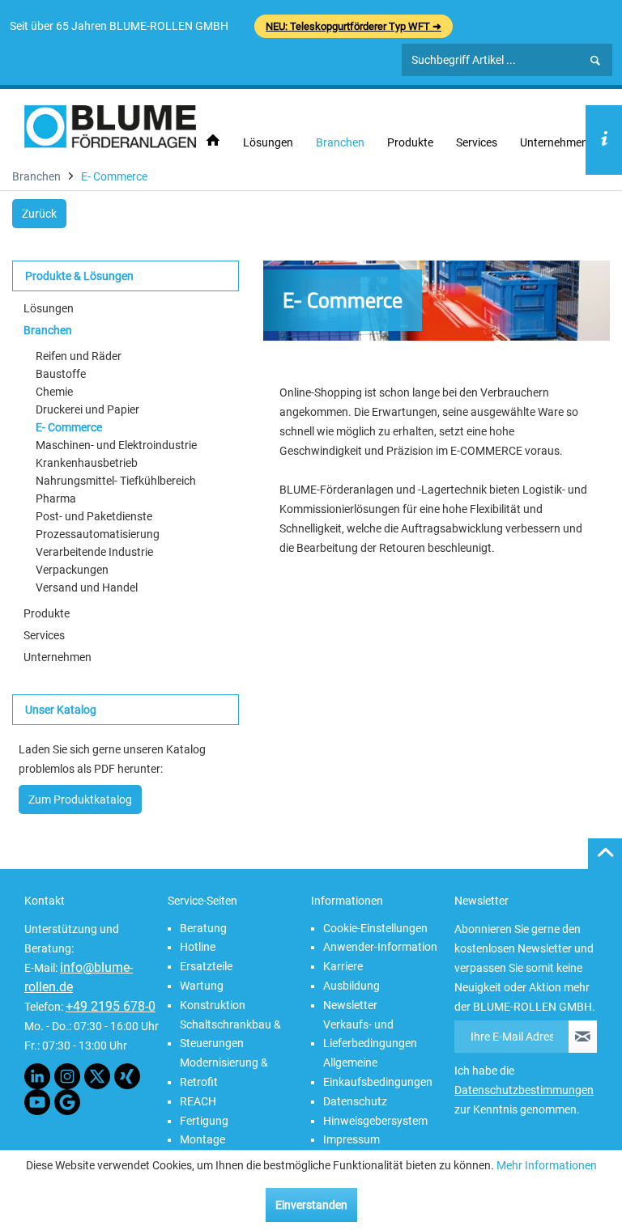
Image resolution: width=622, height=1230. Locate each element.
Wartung (202, 985)
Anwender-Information (380, 946)
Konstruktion (212, 1005)
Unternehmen (57, 657)
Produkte (46, 613)
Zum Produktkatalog (80, 799)
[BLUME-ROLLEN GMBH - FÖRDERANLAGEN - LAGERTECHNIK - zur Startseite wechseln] (110, 126)
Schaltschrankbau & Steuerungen (230, 1034)
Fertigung (204, 1120)
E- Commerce (69, 427)
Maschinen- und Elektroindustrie (116, 445)
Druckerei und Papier (87, 409)
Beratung (203, 928)
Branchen (47, 330)
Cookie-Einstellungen (375, 928)
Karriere (343, 966)
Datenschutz (355, 1101)
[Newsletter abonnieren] (583, 1036)
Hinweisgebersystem (375, 1120)
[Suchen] (595, 60)
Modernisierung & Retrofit (224, 1072)
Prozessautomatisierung (98, 534)
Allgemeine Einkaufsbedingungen (377, 1072)
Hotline (197, 946)
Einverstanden (311, 1204)
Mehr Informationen (546, 1165)
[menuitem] (213, 141)
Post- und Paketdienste (94, 516)
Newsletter (350, 1005)
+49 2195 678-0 (111, 1006)
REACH (198, 1101)
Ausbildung (351, 985)
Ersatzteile (206, 966)
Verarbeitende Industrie (94, 551)
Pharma (56, 498)
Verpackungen (72, 569)
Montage (202, 1139)
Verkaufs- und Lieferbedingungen (370, 1034)
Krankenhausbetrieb (87, 462)
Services (44, 635)
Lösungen (48, 308)
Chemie (54, 391)
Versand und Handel (87, 587)
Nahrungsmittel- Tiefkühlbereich (116, 480)
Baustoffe (61, 373)
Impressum (351, 1139)
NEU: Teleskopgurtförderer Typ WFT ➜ (353, 26)
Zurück (39, 213)
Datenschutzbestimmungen (524, 1090)
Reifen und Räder (78, 356)
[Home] (213, 141)
